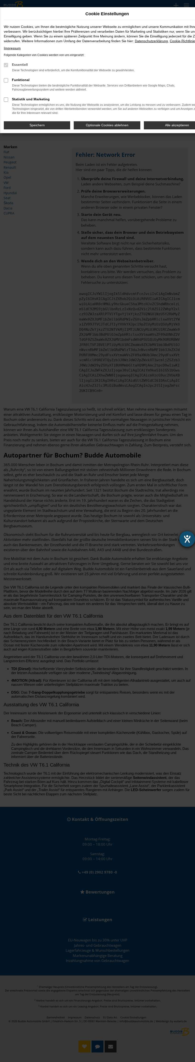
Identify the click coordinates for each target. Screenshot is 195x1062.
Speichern (37, 125)
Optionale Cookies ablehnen (107, 125)
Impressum (12, 48)
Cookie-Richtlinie (182, 41)
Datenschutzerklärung (151, 41)
